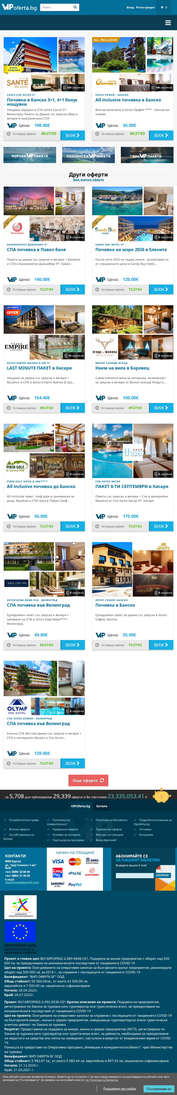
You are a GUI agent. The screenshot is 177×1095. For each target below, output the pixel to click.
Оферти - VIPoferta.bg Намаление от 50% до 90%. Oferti (19, 8)
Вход (130, 7)
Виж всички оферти (88, 179)
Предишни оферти (65, 829)
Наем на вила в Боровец (122, 368)
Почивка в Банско (115, 605)
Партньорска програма (68, 840)
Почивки (145, 829)
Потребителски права (23, 820)
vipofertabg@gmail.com (22, 882)
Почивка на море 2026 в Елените (131, 249)
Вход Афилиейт (106, 840)
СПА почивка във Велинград (38, 605)
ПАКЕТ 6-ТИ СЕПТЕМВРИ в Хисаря (131, 486)
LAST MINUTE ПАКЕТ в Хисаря (39, 368)
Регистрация (145, 7)
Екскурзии (146, 835)
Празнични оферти (108, 829)
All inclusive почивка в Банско (128, 100)
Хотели (101, 806)
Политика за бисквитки (111, 820)
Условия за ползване (66, 835)
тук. (87, 1080)
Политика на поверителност (58, 822)
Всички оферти (19, 829)
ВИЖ (71, 135)
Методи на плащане (109, 835)
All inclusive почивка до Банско (41, 486)
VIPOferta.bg (80, 806)
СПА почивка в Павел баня (36, 249)
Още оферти (85, 780)
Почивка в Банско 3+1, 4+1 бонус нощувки (42, 102)
